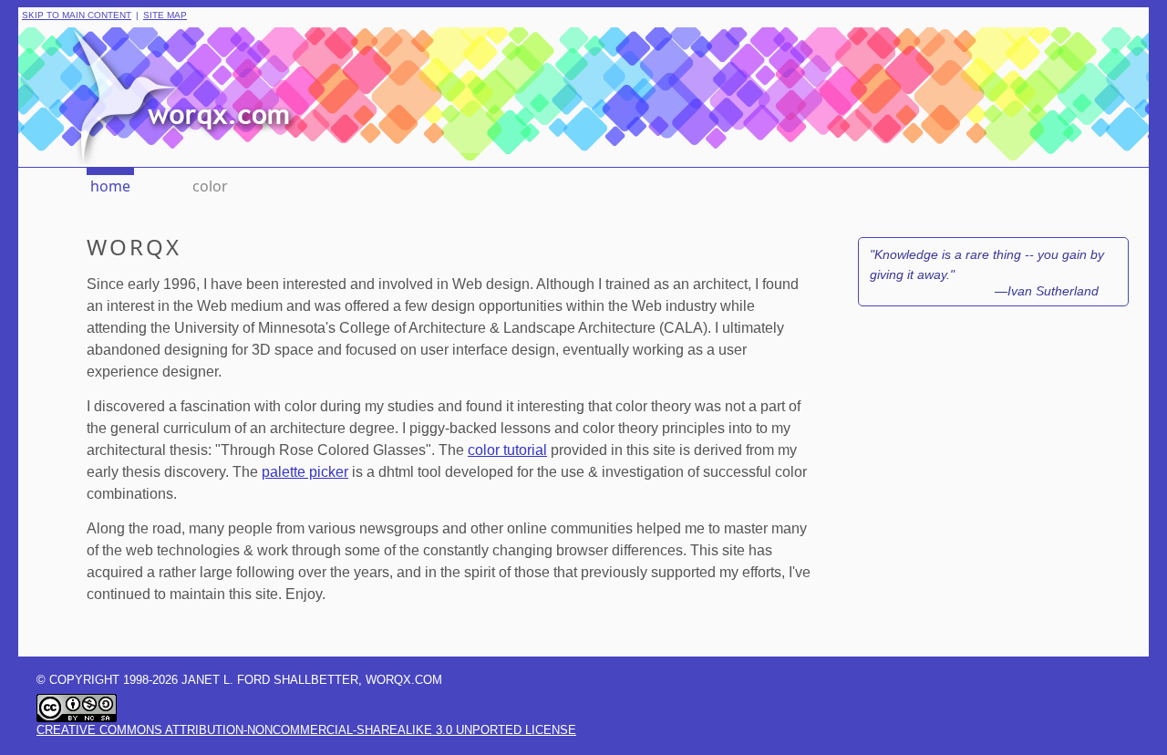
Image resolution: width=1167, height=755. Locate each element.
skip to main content (76, 15)
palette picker (305, 472)
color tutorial (507, 450)
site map (165, 15)
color (210, 186)
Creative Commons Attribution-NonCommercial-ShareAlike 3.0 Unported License (306, 730)
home (110, 186)
